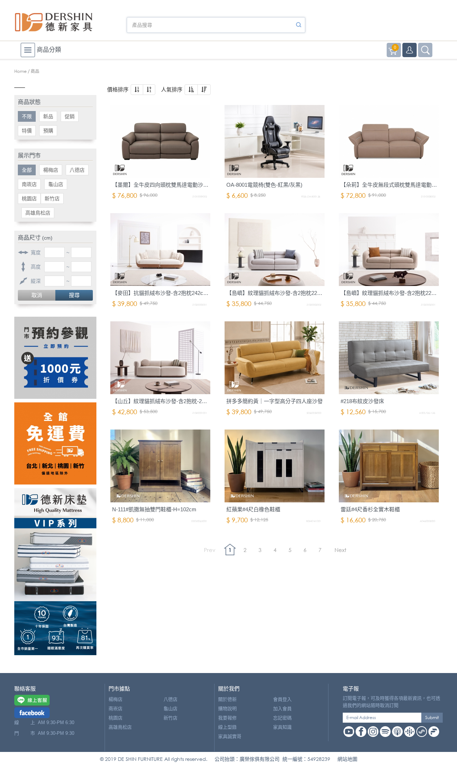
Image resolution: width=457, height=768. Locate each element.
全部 (27, 170)
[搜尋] (298, 25)
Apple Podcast (397, 731)
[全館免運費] (55, 443)
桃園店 (29, 198)
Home (20, 71)
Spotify (385, 731)
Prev (209, 549)
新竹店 (52, 198)
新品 (48, 116)
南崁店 (29, 184)
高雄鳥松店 (37, 213)
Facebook (361, 731)
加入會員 (282, 708)
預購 (48, 131)
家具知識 (282, 727)
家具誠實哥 (229, 736)
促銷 (70, 116)
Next (340, 549)
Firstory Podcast (433, 731)
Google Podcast (409, 731)
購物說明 (227, 708)
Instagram (373, 731)
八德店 (77, 170)
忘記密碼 (282, 718)
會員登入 (282, 699)
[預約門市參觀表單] (55, 358)
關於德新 (227, 699)
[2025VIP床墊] (55, 571)
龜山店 (55, 184)
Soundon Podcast (421, 731)
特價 (27, 131)
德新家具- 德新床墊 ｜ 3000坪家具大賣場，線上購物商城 (53, 22)
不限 (27, 116)
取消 (36, 295)
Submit (432, 717)
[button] (137, 89)
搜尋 (74, 295)
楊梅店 (50, 170)
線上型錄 (227, 727)
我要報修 (227, 718)
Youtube (348, 731)
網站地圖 (347, 759)
